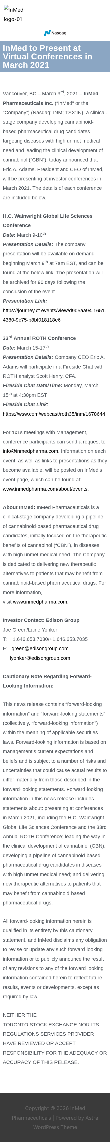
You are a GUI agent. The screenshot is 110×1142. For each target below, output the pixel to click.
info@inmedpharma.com (30, 451)
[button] (101, 14)
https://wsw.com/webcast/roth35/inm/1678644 (54, 414)
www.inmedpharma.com (40, 602)
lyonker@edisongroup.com (40, 658)
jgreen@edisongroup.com (39, 648)
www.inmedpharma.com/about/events (45, 489)
